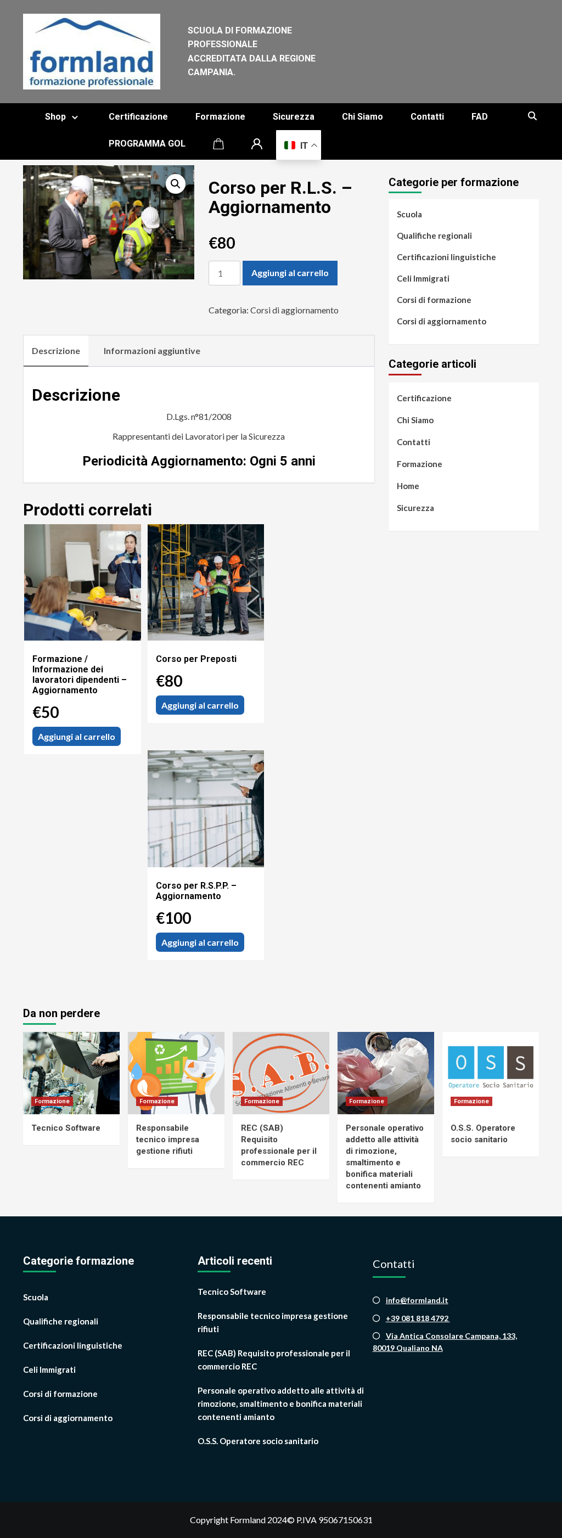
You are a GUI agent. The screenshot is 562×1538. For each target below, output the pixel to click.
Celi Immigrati (423, 278)
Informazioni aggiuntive (152, 350)
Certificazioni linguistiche (446, 257)
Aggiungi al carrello (290, 272)
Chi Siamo (362, 116)
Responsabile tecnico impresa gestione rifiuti (167, 1139)
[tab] (56, 351)
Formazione (220, 116)
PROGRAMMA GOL (147, 143)
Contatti (427, 116)
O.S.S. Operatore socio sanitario (258, 1441)
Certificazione (138, 116)
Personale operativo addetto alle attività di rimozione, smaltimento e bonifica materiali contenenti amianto (281, 1403)
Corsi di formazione (434, 300)
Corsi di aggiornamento (294, 310)
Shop (55, 116)
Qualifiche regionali (434, 235)
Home (408, 486)
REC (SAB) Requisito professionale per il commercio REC (274, 1359)
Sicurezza (293, 116)
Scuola (409, 214)
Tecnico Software (65, 1128)
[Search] (532, 116)
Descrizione (56, 350)
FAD (479, 116)
